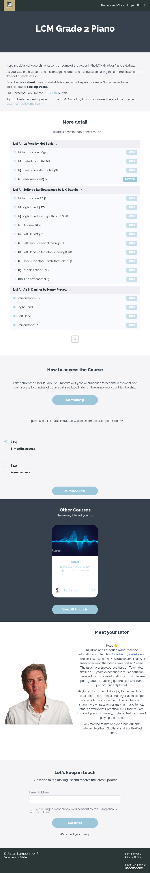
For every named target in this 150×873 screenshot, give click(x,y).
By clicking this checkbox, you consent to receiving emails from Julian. (76, 811)
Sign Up (141, 5)
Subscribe (75, 823)
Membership (75, 400)
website (134, 654)
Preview (130, 179)
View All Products (75, 609)
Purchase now (75, 491)
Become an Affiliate (112, 5)
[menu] (122, 5)
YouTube (117, 654)
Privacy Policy (133, 857)
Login (130, 5)
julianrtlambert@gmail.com (24, 103)
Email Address (39, 792)
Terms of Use (133, 853)
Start (131, 152)
